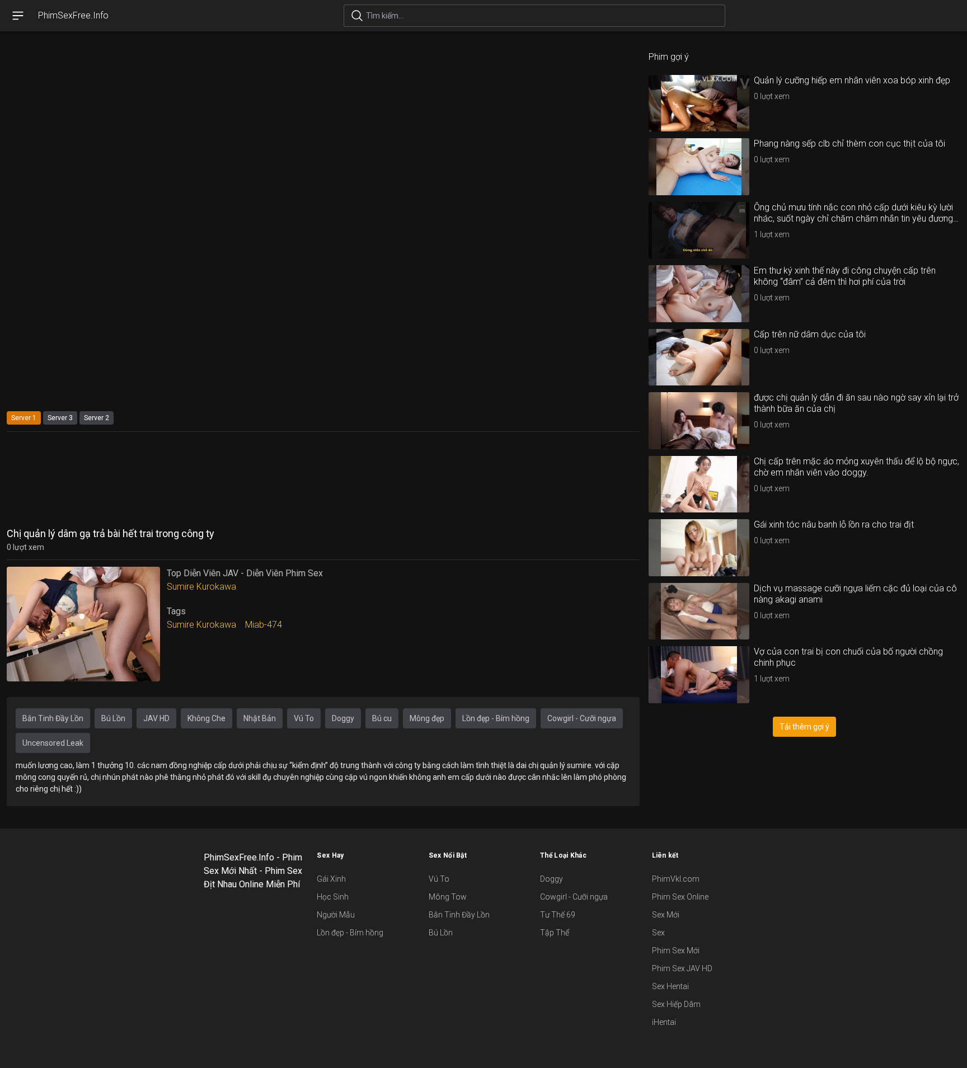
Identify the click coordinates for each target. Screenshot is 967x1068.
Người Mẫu (336, 914)
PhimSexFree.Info (73, 15)
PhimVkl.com (676, 878)
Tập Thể (554, 932)
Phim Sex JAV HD (682, 968)
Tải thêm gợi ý (804, 726)
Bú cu (382, 718)
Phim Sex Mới (676, 950)
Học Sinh (333, 896)
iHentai (664, 1022)
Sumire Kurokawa (201, 586)
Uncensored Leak (52, 742)
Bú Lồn (113, 718)
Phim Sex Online (680, 896)
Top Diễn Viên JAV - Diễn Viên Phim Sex (245, 573)
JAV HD (156, 718)
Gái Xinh (331, 878)
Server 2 (96, 418)
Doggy (343, 718)
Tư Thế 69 (557, 914)
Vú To (304, 718)
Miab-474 (263, 624)
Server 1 (23, 418)
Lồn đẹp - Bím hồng (495, 718)
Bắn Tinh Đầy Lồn (52, 718)
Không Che (206, 718)
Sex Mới (665, 914)
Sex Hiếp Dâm (676, 1004)
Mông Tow (448, 896)
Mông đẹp (427, 718)
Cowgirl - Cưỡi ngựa (581, 718)
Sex (658, 932)
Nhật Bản (259, 718)
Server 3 (60, 418)
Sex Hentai (670, 986)
